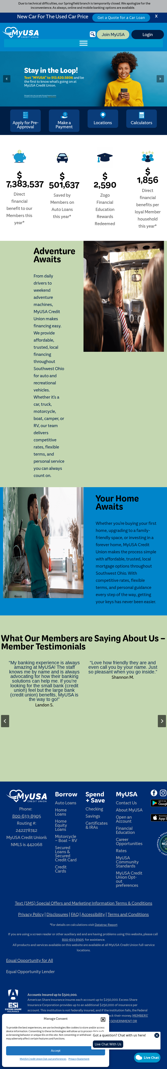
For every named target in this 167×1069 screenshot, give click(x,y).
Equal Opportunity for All (29, 961)
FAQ (75, 915)
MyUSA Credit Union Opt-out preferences (43, 1059)
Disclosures (57, 915)
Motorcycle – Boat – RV (66, 839)
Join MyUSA (113, 35)
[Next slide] (162, 721)
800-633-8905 (26, 817)
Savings (93, 817)
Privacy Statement (78, 1059)
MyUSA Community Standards (127, 863)
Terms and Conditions (128, 915)
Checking (94, 810)
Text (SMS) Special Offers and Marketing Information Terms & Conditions (83, 904)
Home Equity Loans (61, 826)
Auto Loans (65, 804)
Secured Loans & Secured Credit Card (66, 855)
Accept (55, 1050)
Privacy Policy (31, 915)
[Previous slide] (5, 721)
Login (148, 35)
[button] (103, 1019)
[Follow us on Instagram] (163, 794)
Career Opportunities (129, 843)
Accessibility (93, 915)
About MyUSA (129, 811)
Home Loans (61, 813)
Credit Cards (61, 870)
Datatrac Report (106, 925)
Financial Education (125, 831)
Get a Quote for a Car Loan (121, 17)
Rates (121, 852)
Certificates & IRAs (97, 826)
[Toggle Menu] (83, 43)
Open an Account (124, 820)
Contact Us (126, 804)
